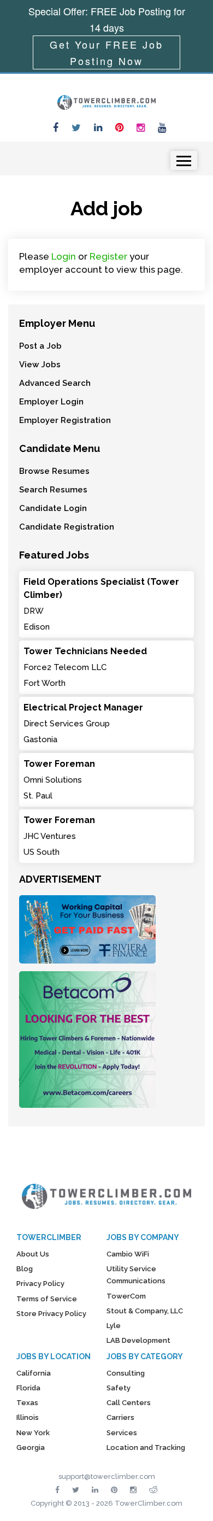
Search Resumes (53, 490)
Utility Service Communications (135, 1275)
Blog (24, 1269)
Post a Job (40, 346)
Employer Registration (65, 420)
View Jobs (40, 364)
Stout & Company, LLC (144, 1311)
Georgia (30, 1447)
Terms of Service (46, 1299)
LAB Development (138, 1340)
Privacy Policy (40, 1283)
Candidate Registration (66, 527)
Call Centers (128, 1403)
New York (33, 1433)
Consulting (125, 1373)
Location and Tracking (145, 1447)
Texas (27, 1403)
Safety (118, 1388)
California (33, 1373)
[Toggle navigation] (183, 160)
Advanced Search (55, 383)
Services (121, 1433)
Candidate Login (53, 508)
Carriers (120, 1417)
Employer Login (51, 402)
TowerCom (126, 1296)
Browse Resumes (54, 471)
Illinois (27, 1417)
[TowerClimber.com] (106, 101)
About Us (32, 1254)
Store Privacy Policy (51, 1313)
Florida (28, 1388)
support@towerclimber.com (106, 1476)
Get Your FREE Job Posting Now (106, 52)
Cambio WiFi (127, 1254)
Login (63, 256)
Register (108, 256)
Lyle (113, 1326)
